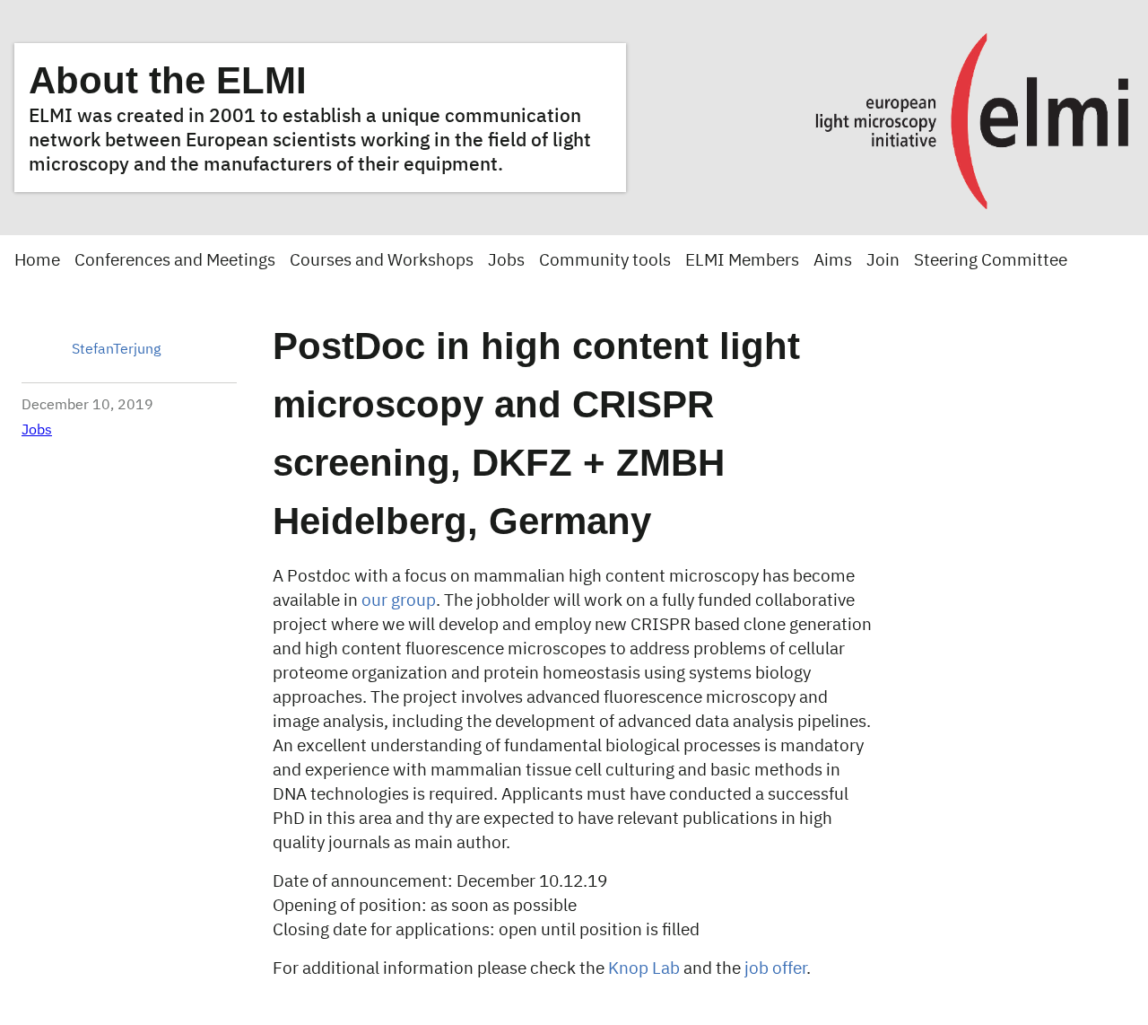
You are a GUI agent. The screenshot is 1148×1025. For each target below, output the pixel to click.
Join (883, 260)
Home (37, 260)
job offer (775, 968)
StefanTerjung (116, 350)
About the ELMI (168, 80)
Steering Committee (990, 260)
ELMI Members (742, 260)
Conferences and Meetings (174, 260)
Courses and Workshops (382, 260)
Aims (832, 260)
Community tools (605, 260)
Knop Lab (644, 968)
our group (398, 600)
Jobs (506, 260)
